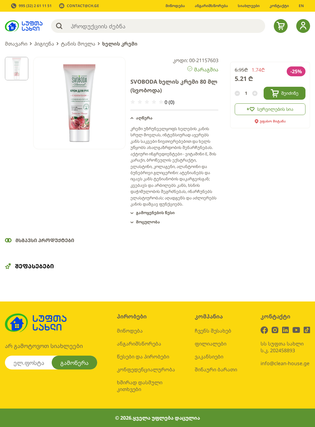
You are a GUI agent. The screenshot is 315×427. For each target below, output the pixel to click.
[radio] (132, 102)
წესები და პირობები (143, 356)
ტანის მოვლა (78, 43)
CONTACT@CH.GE (83, 5)
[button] (174, 118)
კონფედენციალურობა (146, 369)
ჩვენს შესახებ (213, 330)
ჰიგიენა (44, 43)
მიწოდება (130, 330)
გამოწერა (74, 362)
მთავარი (16, 43)
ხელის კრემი (120, 43)
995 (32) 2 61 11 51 (35, 5)
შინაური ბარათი (216, 369)
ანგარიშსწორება (139, 343)
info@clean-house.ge (285, 363)
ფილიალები (210, 343)
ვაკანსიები (209, 356)
